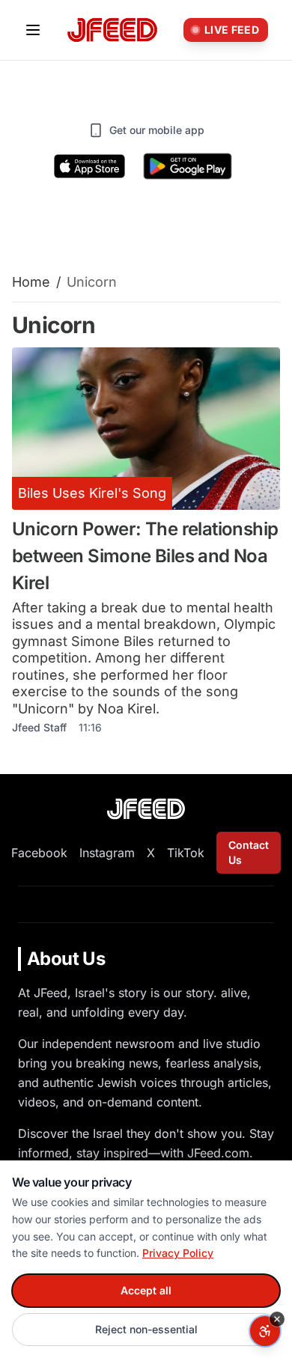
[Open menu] (33, 30)
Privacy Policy (177, 1252)
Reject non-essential (146, 1329)
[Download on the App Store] (90, 166)
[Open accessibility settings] (265, 1331)
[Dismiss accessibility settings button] (277, 1319)
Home (31, 282)
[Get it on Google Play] (187, 166)
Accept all (146, 1290)
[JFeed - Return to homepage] (146, 809)
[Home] (112, 30)
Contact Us (248, 852)
